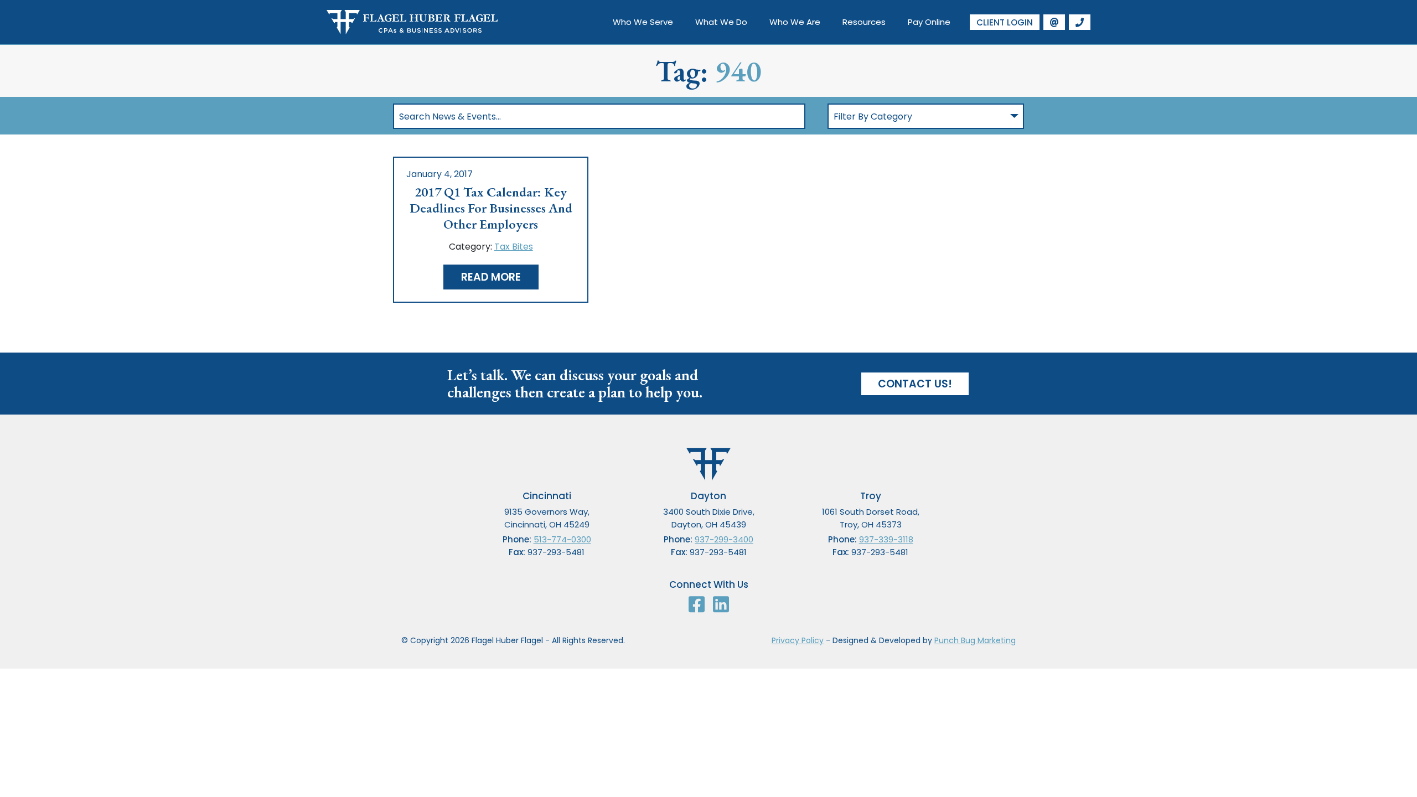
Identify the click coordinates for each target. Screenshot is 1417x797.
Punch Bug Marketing (975, 640)
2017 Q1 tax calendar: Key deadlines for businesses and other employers (491, 208)
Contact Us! (915, 383)
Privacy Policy (798, 640)
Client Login (1004, 22)
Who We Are (794, 22)
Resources (864, 22)
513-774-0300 (562, 539)
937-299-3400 (724, 539)
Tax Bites (513, 246)
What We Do (721, 22)
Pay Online (929, 22)
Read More (491, 277)
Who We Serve (643, 22)
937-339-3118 (886, 539)
